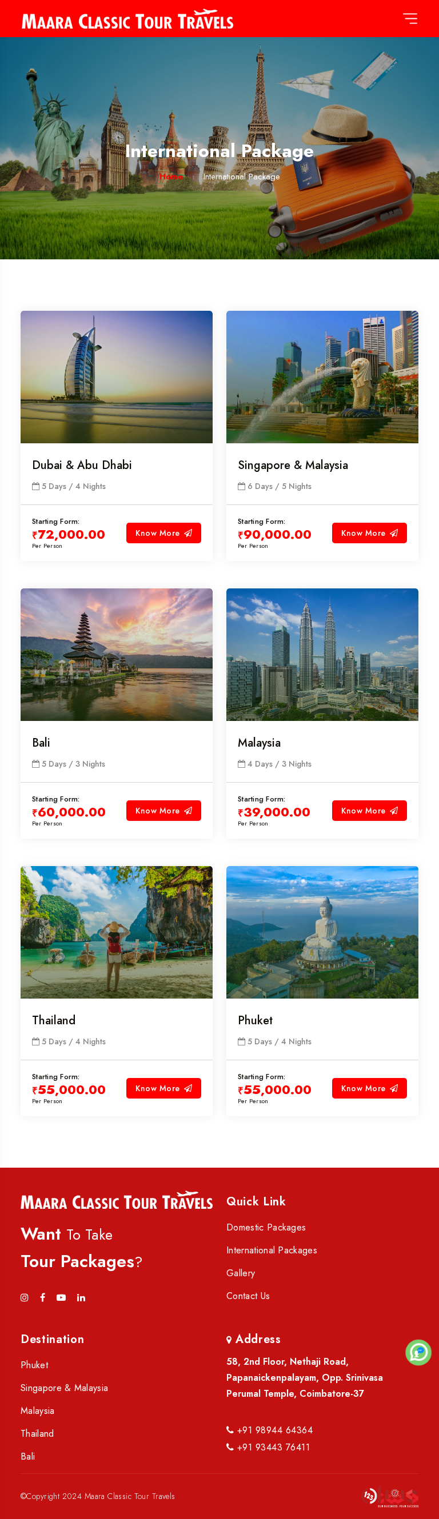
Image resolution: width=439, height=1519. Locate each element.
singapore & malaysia (293, 465)
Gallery (240, 1273)
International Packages (271, 1250)
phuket (255, 1020)
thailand (53, 1020)
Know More (157, 533)
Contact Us (248, 1295)
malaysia (259, 743)
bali (41, 743)
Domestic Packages (266, 1227)
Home (171, 176)
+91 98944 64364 (273, 1430)
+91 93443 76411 (272, 1447)
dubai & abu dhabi (82, 465)
